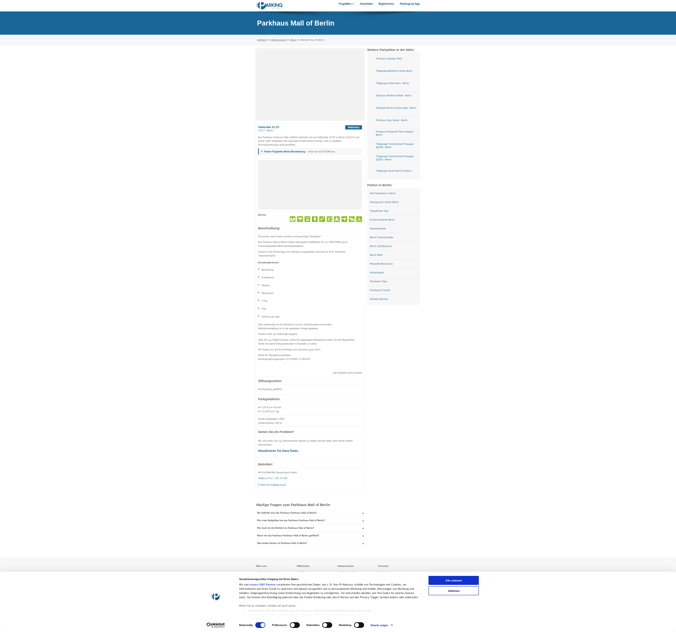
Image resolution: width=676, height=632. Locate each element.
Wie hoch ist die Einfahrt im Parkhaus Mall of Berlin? (285, 527)
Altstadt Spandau (379, 298)
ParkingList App (410, 4)
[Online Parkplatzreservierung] (270, 5)
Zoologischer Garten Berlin (384, 202)
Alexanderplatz (378, 228)
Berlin (293, 40)
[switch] (295, 625)
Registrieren (386, 4)
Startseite (262, 40)
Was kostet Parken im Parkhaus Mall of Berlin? (282, 543)
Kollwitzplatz (377, 272)
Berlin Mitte (376, 254)
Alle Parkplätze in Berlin (383, 193)
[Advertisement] (310, 184)
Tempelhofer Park (379, 210)
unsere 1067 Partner (262, 584)
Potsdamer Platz (378, 281)
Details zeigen (379, 625)
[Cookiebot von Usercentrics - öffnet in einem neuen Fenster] (215, 625)
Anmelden (366, 4)
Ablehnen (454, 590)
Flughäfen (345, 4)
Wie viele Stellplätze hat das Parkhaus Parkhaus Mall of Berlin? (291, 520)
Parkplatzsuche (278, 40)
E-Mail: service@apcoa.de (272, 484)
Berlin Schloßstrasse (381, 246)
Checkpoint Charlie (380, 290)
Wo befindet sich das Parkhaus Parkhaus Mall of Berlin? (287, 512)
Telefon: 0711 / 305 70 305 (273, 478)
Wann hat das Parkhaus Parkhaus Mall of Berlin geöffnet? (288, 535)
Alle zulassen (454, 580)
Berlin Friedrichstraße (381, 237)
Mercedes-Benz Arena (381, 263)
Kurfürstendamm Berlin (382, 219)
